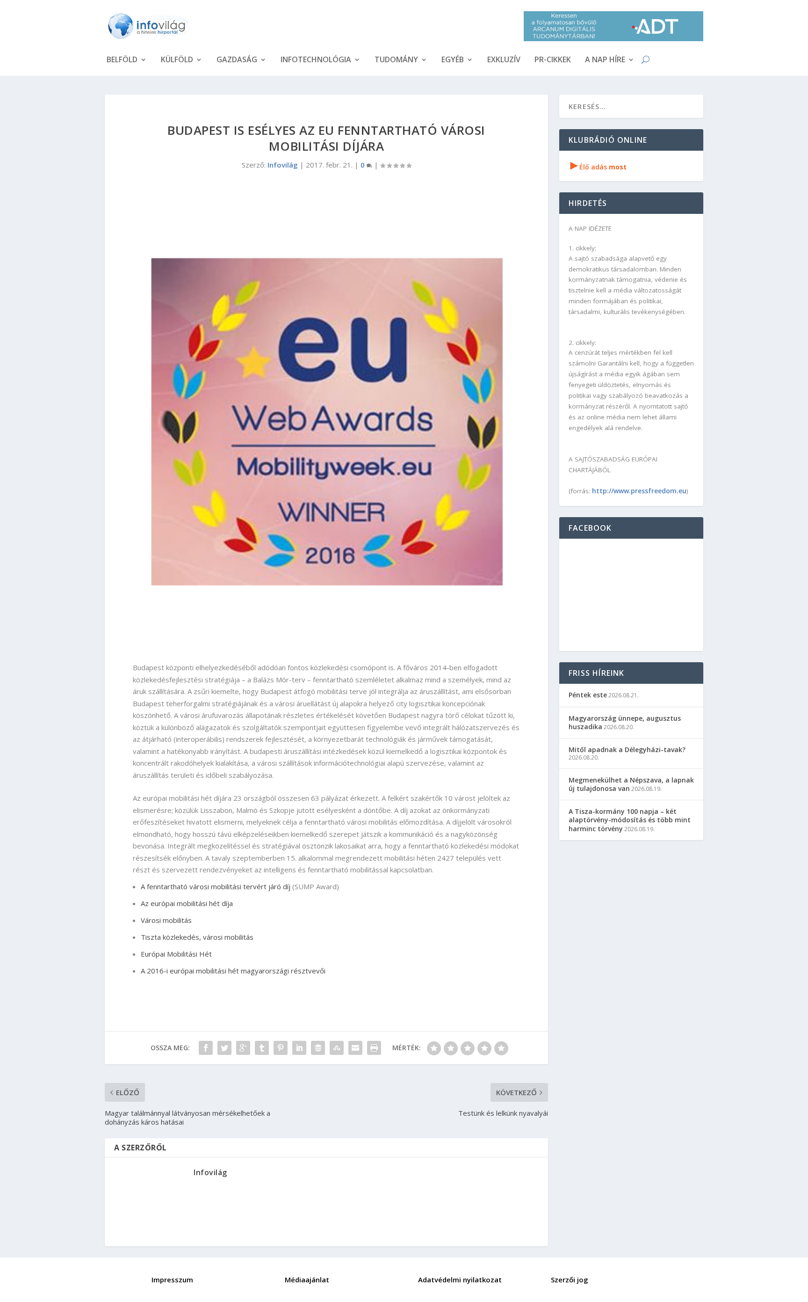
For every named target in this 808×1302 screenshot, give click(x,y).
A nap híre (605, 60)
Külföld (177, 60)
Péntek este (588, 694)
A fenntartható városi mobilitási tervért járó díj (215, 886)
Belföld (122, 60)
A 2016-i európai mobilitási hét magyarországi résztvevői (233, 970)
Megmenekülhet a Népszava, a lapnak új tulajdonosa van (631, 784)
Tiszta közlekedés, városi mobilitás (197, 937)
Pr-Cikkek (552, 60)
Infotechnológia (316, 60)
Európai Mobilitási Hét (176, 953)
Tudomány (396, 60)
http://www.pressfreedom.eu (639, 490)
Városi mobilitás (166, 920)
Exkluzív (503, 60)
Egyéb (452, 60)
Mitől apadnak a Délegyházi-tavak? (627, 749)
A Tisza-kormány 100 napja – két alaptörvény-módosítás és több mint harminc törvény (630, 820)
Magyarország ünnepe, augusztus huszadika (625, 722)
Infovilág (282, 164)
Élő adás (598, 166)
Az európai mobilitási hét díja (187, 903)
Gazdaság (236, 60)
